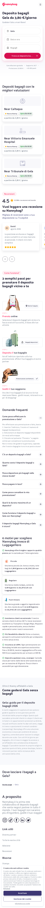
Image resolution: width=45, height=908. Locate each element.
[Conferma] (12, 259)
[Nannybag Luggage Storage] (12, 4)
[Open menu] (40, 4)
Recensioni (7, 851)
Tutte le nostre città (11, 840)
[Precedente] (5, 259)
